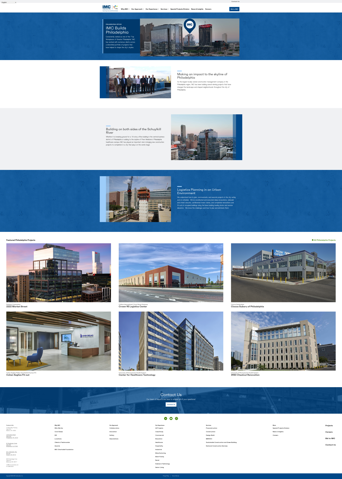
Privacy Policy (166, 476)
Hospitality (159, 446)
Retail (157, 460)
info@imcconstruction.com (12, 465)
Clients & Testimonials (62, 442)
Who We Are (59, 428)
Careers (208, 9)
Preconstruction (211, 428)
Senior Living (159, 467)
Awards (57, 446)
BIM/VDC (209, 439)
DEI (56, 435)
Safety (111, 435)
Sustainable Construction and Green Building (221, 442)
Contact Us (235, 1)
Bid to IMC (330, 438)
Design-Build (210, 435)
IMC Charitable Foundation (64, 449)
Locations (58, 439)
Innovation (113, 432)
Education (158, 439)
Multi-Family (159, 456)
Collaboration (114, 428)
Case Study (159, 432)
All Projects (159, 428)
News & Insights (197, 9)
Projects (329, 426)
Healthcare (159, 442)
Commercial (159, 435)
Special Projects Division (179, 9)
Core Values (59, 432)
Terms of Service (175, 476)
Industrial (158, 449)
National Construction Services (216, 446)
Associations (113, 439)
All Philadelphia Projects (325, 240)
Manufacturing (160, 453)
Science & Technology (162, 464)
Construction (210, 432)
